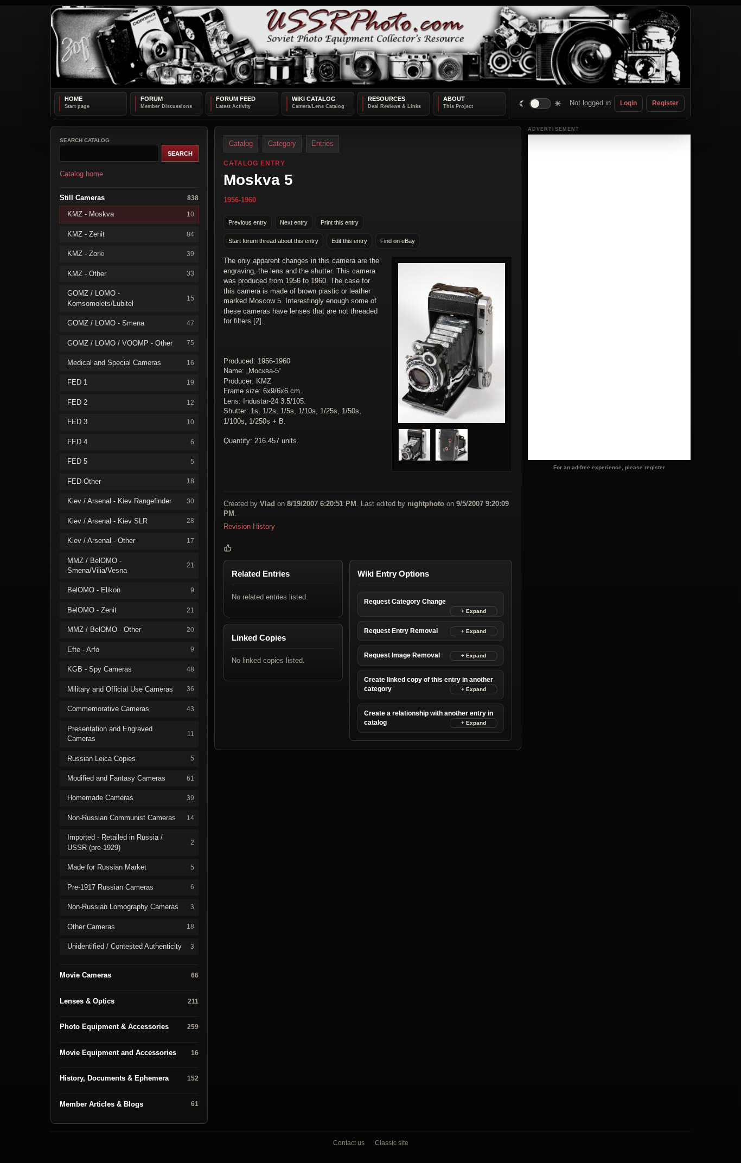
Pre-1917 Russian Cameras (130, 887)
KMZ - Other (130, 273)
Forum (151, 98)
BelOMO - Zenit (130, 609)
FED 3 (130, 422)
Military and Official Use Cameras (130, 689)
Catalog (241, 143)
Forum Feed (235, 98)
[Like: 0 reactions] (227, 548)
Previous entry (247, 222)
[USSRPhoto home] (370, 47)
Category (282, 143)
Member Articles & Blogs (129, 1104)
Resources (386, 98)
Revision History (249, 526)
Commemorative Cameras (130, 709)
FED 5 (130, 461)
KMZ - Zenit (130, 233)
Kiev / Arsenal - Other (130, 540)
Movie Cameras (129, 975)
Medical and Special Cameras (130, 363)
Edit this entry (349, 240)
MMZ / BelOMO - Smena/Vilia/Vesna (130, 565)
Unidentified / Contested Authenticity (130, 946)
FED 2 (130, 402)
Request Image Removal (402, 655)
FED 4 (130, 441)
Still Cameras (129, 197)
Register (665, 103)
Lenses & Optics (129, 1001)
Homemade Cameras (130, 798)
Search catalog (85, 140)
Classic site (391, 1143)
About (454, 98)
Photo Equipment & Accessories (129, 1027)
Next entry (294, 222)
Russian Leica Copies (130, 758)
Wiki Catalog (314, 98)
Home (73, 98)
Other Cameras (130, 926)
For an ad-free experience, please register (609, 467)
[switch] (540, 103)
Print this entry (340, 222)
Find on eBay (397, 240)
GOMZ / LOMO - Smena (130, 323)
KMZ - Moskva (130, 214)
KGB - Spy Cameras (130, 669)
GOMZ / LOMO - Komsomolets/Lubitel (130, 298)
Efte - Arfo (130, 649)
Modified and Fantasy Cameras (130, 778)
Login (628, 103)
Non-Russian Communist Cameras (130, 817)
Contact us (349, 1143)
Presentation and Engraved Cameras (130, 733)
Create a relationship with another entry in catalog (428, 717)
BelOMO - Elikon (130, 590)
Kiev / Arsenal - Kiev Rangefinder (130, 501)
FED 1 (130, 382)
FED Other (130, 481)
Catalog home (81, 174)
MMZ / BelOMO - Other (130, 629)
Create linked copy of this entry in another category (428, 683)
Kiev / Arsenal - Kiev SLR (130, 520)
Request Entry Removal (401, 630)
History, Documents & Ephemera (129, 1078)
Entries (322, 143)
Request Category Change (405, 601)
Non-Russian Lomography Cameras (130, 907)
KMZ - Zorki (130, 254)
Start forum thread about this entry (273, 240)
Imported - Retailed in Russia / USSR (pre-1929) (130, 842)
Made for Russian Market (130, 867)
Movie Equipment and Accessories (129, 1052)
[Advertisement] (609, 297)
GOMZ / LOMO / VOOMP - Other (130, 342)
